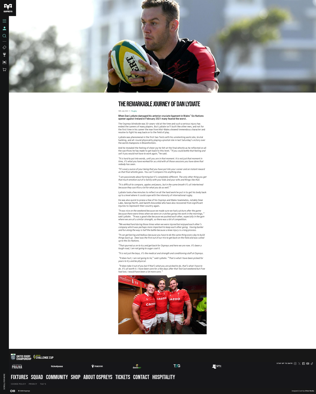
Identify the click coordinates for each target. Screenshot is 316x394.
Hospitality (163, 377)
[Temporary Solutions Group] (177, 366)
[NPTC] (217, 366)
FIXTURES (19, 377)
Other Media (309, 391)
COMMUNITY (57, 377)
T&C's (43, 384)
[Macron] (97, 366)
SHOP (75, 377)
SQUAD (37, 377)
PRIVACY (33, 384)
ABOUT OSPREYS (97, 377)
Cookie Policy (18, 384)
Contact (141, 377)
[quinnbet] (137, 366)
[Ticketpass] (57, 366)
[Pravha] (17, 366)
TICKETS (122, 377)
